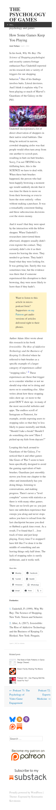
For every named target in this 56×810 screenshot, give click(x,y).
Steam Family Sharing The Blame (30, 669)
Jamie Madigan (14, 46)
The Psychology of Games (27, 14)
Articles (22, 643)
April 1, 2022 (25, 46)
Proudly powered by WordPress (25, 792)
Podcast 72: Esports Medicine (44, 694)
